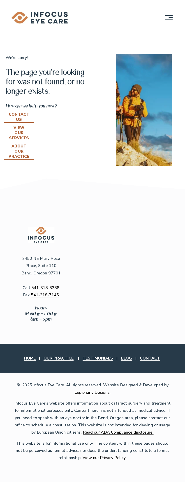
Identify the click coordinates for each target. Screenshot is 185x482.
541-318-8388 (45, 287)
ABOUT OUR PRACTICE (19, 151)
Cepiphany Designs (92, 392)
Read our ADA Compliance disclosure (118, 432)
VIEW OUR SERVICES (19, 133)
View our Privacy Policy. (104, 457)
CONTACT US (19, 117)
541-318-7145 (45, 295)
